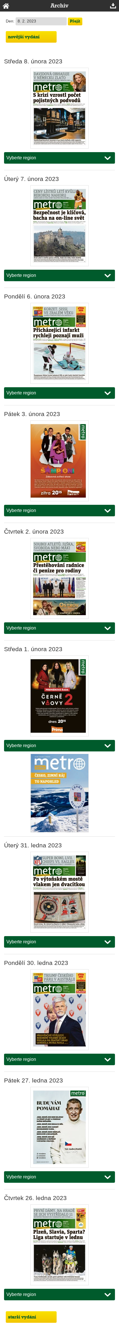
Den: (11, 21)
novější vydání (24, 37)
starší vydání (22, 1317)
